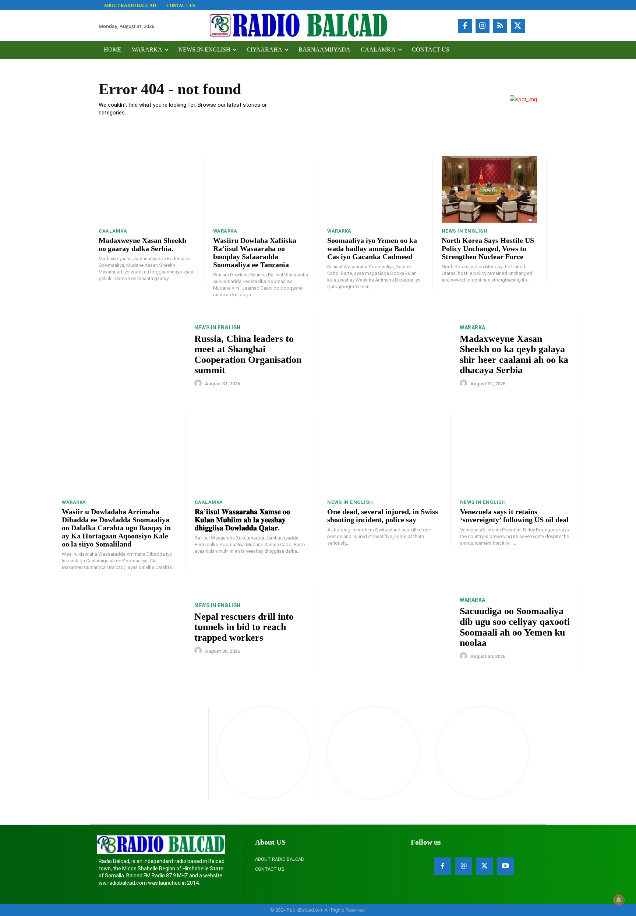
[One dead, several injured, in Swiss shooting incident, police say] (384, 454)
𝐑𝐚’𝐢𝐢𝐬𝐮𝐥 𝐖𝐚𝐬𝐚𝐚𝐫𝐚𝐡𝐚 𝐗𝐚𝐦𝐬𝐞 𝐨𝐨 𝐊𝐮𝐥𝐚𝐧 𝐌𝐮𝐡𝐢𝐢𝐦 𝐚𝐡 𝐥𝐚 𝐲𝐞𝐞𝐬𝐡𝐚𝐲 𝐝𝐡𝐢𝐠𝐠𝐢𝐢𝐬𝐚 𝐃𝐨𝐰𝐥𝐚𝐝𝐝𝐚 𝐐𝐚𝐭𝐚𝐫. (242, 519)
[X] (518, 26)
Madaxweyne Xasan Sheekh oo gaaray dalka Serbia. (142, 244)
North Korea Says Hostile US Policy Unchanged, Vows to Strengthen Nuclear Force (488, 248)
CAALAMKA (113, 231)
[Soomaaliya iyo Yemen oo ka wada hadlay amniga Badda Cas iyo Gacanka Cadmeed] (375, 189)
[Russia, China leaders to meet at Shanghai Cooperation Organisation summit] (123, 356)
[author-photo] (199, 383)
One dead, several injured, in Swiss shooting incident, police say (382, 515)
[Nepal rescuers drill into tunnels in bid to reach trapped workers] (123, 629)
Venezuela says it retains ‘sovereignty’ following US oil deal (514, 515)
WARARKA (225, 231)
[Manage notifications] (619, 900)
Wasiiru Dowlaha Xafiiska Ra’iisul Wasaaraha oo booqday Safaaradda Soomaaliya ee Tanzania (254, 252)
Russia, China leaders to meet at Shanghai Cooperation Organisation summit (247, 354)
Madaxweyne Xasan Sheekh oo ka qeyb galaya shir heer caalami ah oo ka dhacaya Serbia (514, 354)
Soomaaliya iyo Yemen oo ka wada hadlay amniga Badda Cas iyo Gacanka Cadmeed (372, 248)
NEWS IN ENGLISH (465, 231)
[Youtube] (505, 866)
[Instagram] (483, 26)
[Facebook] (465, 26)
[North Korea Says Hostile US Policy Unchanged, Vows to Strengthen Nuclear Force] (489, 189)
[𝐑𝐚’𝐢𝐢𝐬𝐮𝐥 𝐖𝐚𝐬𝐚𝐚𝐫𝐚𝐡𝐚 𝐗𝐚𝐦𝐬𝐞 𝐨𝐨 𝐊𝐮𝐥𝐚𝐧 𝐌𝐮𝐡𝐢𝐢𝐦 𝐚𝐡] (252, 454)
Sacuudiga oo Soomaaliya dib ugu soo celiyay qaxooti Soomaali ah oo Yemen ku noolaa (515, 627)
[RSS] (500, 26)
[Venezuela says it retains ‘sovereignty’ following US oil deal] (517, 454)
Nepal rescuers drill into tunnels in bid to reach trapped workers (244, 627)
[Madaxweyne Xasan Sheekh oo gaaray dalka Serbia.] (146, 189)
